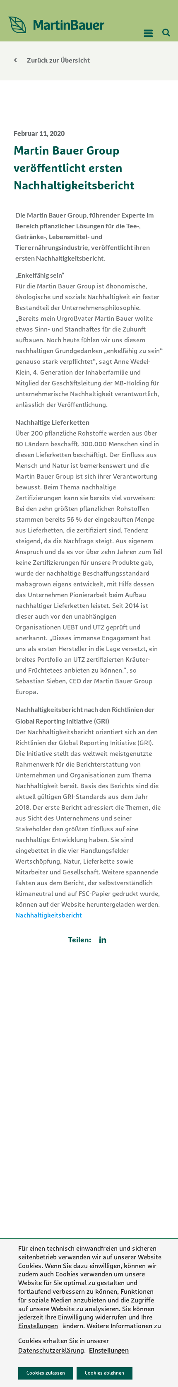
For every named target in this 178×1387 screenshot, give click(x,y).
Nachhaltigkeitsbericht (48, 916)
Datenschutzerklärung (51, 1351)
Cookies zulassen (45, 1373)
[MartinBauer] (63, 24)
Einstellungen (38, 1327)
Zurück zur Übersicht (57, 61)
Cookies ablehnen (104, 1373)
